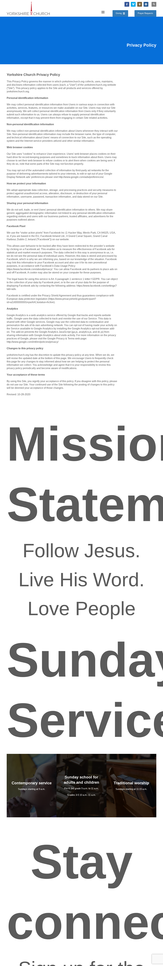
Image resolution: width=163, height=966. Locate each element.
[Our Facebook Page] (126, 4)
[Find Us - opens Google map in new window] (139, 4)
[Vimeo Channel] (133, 4)
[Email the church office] (146, 4)
